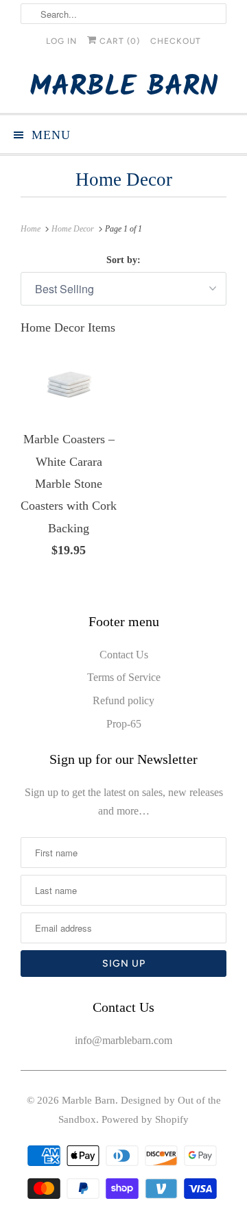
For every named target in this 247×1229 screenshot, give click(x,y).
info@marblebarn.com (123, 1040)
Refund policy (123, 700)
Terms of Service (124, 677)
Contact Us (123, 654)
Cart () (118, 41)
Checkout (175, 41)
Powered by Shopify (145, 1119)
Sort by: (123, 260)
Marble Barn (124, 87)
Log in (61, 41)
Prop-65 (123, 724)
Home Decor (123, 179)
